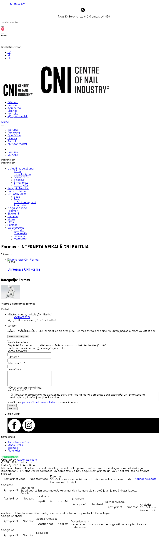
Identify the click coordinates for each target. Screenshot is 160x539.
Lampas (13, 216)
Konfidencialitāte (19, 390)
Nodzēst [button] (28, 498)
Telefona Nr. (16, 363)
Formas (12, 225)
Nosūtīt (12, 405)
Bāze (17, 196)
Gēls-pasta (20, 236)
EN (9, 58)
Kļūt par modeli (18, 116)
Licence (12, 111)
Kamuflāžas (21, 177)
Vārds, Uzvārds (18, 351)
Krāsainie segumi (25, 202)
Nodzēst (12, 408)
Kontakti (13, 113)
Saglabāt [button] (42, 533)
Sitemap (13, 448)
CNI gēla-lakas (17, 194)
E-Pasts (13, 357)
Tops (17, 199)
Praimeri (13, 211)
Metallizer (20, 239)
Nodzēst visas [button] (39, 479)
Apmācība (14, 108)
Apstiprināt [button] (11, 490)
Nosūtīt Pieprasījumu (18, 336)
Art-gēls (19, 230)
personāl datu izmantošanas (41, 402)
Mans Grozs (15, 445)
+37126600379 (16, 3)
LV (9, 52)
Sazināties (14, 369)
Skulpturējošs (22, 174)
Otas (11, 222)
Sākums (13, 102)
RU (9, 55)
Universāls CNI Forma (24, 269)
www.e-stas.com (27, 459)
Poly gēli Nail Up (18, 188)
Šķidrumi (13, 213)
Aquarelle (20, 205)
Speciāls (19, 180)
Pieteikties (14, 450)
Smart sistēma (17, 191)
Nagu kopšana (17, 208)
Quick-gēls (20, 233)
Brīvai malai (21, 182)
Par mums (14, 105)
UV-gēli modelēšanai (21, 168)
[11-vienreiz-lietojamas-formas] (10, 298)
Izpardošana (16, 227)
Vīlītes (11, 219)
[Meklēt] (2, 26)
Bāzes (17, 171)
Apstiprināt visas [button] (14, 479)
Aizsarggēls (21, 185)
